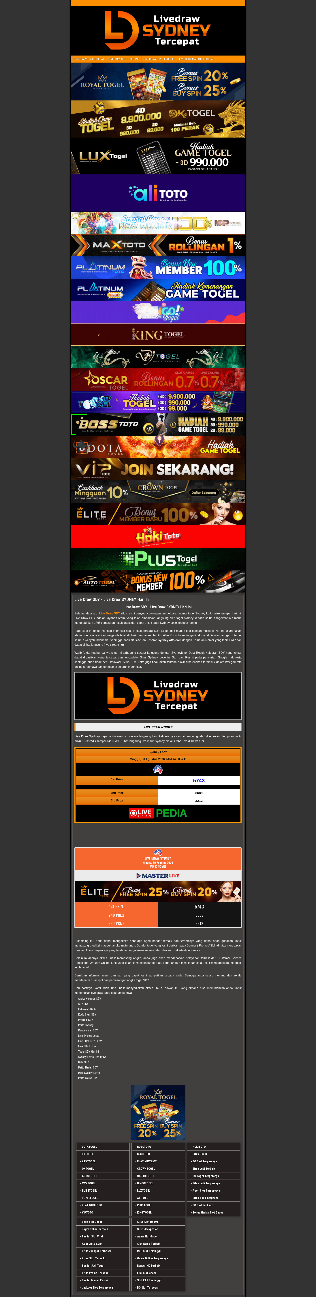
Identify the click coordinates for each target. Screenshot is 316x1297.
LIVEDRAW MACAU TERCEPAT (196, 59)
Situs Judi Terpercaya (206, 1183)
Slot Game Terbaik (148, 1243)
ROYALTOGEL (90, 1198)
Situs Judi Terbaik (204, 1168)
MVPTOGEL (89, 1183)
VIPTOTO (87, 1212)
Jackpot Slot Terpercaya (97, 1287)
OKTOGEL (88, 1168)
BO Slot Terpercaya (205, 1161)
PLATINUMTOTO (92, 1205)
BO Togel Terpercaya (206, 1176)
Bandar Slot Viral (92, 1236)
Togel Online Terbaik (95, 1229)
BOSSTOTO (144, 1147)
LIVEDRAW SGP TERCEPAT (124, 59)
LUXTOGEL (143, 1190)
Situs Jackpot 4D (147, 1229)
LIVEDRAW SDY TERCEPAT (159, 59)
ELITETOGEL (89, 1190)
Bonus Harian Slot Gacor (208, 1212)
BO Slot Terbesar (148, 1287)
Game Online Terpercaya (152, 1258)
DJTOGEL (87, 1154)
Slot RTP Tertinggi (149, 1280)
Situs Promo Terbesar (96, 1273)
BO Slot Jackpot (203, 1205)
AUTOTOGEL (89, 1176)
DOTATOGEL (89, 1147)
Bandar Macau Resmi (95, 1280)
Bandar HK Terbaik (148, 1265)
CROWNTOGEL (146, 1168)
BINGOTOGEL (145, 1183)
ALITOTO (142, 1198)
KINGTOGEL (144, 1212)
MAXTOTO (143, 1154)
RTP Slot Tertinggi (149, 1251)
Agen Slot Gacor (147, 1236)
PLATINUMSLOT (147, 1161)
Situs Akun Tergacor (205, 1198)
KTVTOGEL (88, 1161)
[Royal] (158, 1112)
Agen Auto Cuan (92, 1243)
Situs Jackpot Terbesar (96, 1251)
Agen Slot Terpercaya (206, 1190)
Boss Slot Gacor (92, 1222)
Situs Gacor (200, 1154)
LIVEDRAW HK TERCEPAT (89, 59)
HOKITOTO (199, 1147)
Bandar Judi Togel (93, 1265)
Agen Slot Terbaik (93, 1258)
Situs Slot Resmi (147, 1222)
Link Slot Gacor (146, 1273)
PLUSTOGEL (144, 1205)
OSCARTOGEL (145, 1176)
